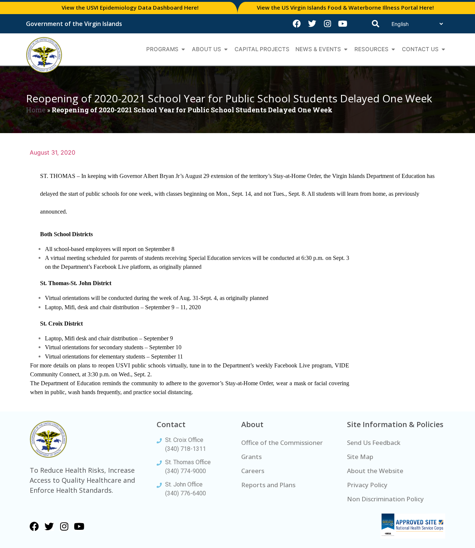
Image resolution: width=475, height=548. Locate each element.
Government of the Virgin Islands (74, 24)
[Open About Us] (226, 49)
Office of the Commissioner (282, 442)
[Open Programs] (183, 49)
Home (36, 109)
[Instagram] (327, 24)
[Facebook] (297, 24)
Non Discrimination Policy (385, 499)
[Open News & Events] (345, 49)
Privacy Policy (367, 485)
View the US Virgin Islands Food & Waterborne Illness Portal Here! (345, 7)
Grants (251, 456)
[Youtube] (342, 24)
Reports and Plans (268, 485)
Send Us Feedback (373, 442)
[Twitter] (312, 24)
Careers (252, 470)
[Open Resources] (393, 49)
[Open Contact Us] (443, 49)
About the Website (375, 470)
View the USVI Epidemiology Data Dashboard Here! (130, 7)
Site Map (360, 456)
